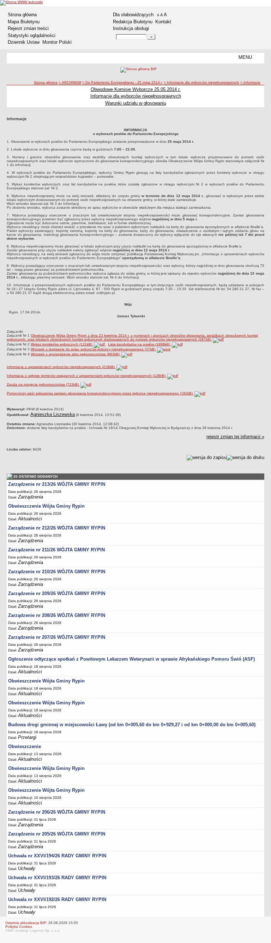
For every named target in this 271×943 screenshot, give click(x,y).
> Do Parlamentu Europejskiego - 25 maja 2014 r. (122, 82)
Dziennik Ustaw (24, 42)
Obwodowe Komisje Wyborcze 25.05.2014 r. (136, 89)
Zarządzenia (30, 497)
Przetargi (27, 737)
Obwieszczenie (24, 746)
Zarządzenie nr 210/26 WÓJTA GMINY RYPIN (56, 571)
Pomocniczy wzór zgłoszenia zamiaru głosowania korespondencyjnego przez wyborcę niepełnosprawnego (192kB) (100, 393)
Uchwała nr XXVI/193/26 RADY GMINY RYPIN (57, 877)
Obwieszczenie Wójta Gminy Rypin (46, 506)
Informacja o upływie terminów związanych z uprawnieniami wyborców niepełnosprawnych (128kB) (87, 376)
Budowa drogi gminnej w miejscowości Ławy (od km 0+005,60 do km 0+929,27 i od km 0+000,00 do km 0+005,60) (131, 724)
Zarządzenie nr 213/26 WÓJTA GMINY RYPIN (56, 484)
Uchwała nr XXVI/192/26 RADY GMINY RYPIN (57, 899)
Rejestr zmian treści (28, 28)
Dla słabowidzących (133, 14)
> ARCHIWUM (70, 82)
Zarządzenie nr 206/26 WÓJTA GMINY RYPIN (56, 812)
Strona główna (22, 14)
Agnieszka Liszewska (52, 414)
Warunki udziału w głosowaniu (135, 103)
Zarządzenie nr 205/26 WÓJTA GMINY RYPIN (56, 834)
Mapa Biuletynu (24, 21)
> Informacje (250, 82)
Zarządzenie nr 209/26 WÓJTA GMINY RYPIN (56, 593)
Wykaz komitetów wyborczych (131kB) (62, 344)
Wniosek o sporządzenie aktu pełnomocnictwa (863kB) (76, 354)
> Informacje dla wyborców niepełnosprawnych (201, 82)
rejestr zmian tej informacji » (235, 436)
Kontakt (163, 21)
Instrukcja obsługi (131, 28)
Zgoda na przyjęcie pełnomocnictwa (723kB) (43, 384)
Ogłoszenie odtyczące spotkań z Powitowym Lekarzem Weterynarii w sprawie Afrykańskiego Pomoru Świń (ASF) (131, 659)
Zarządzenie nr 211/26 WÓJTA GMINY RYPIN (56, 549)
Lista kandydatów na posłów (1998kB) (139, 344)
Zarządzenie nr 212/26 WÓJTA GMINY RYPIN (56, 528)
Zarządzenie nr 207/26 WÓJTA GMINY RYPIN (56, 637)
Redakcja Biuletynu (132, 21)
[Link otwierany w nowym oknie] (21, 3)
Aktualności (30, 518)
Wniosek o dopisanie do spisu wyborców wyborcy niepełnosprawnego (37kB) (93, 349)
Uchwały (26, 868)
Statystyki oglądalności (31, 35)
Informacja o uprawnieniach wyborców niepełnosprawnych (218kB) (61, 367)
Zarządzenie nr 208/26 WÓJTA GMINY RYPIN (56, 615)
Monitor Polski (57, 42)
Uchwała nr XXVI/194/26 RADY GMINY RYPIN (57, 855)
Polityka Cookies (18, 927)
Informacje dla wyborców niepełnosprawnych (135, 96)
